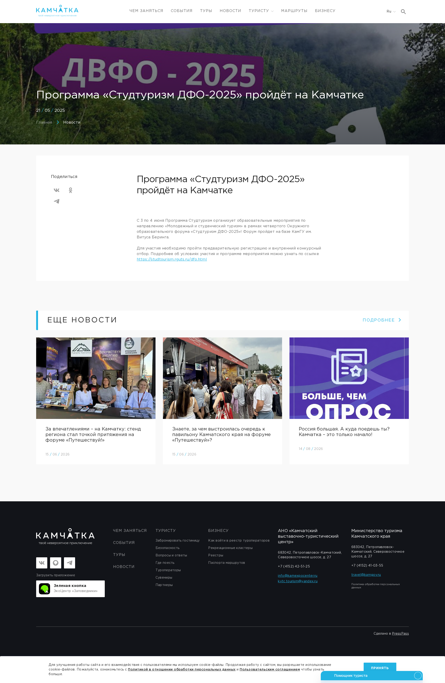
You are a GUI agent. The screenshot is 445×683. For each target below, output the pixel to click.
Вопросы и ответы (171, 555)
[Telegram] (56, 201)
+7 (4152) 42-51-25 (294, 566)
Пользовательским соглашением (270, 669)
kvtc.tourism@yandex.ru (298, 581)
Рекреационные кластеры (230, 548)
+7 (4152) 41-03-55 (367, 565)
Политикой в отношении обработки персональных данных (182, 669)
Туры (206, 11)
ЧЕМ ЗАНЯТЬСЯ (146, 11)
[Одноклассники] (70, 190)
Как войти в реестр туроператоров (239, 540)
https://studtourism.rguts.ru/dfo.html (172, 259)
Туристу (166, 531)
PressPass (400, 633)
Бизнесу (325, 11)
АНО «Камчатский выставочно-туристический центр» (308, 536)
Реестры (215, 555)
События (182, 11)
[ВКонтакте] (56, 190)
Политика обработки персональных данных (375, 586)
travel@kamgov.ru (366, 575)
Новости (230, 11)
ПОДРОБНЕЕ (379, 320)
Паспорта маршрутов (226, 562)
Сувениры (164, 577)
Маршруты (294, 11)
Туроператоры (168, 570)
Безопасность (168, 548)
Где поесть (165, 562)
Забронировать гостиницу (178, 540)
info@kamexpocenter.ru (297, 575)
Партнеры (164, 585)
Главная (44, 122)
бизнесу (218, 531)
